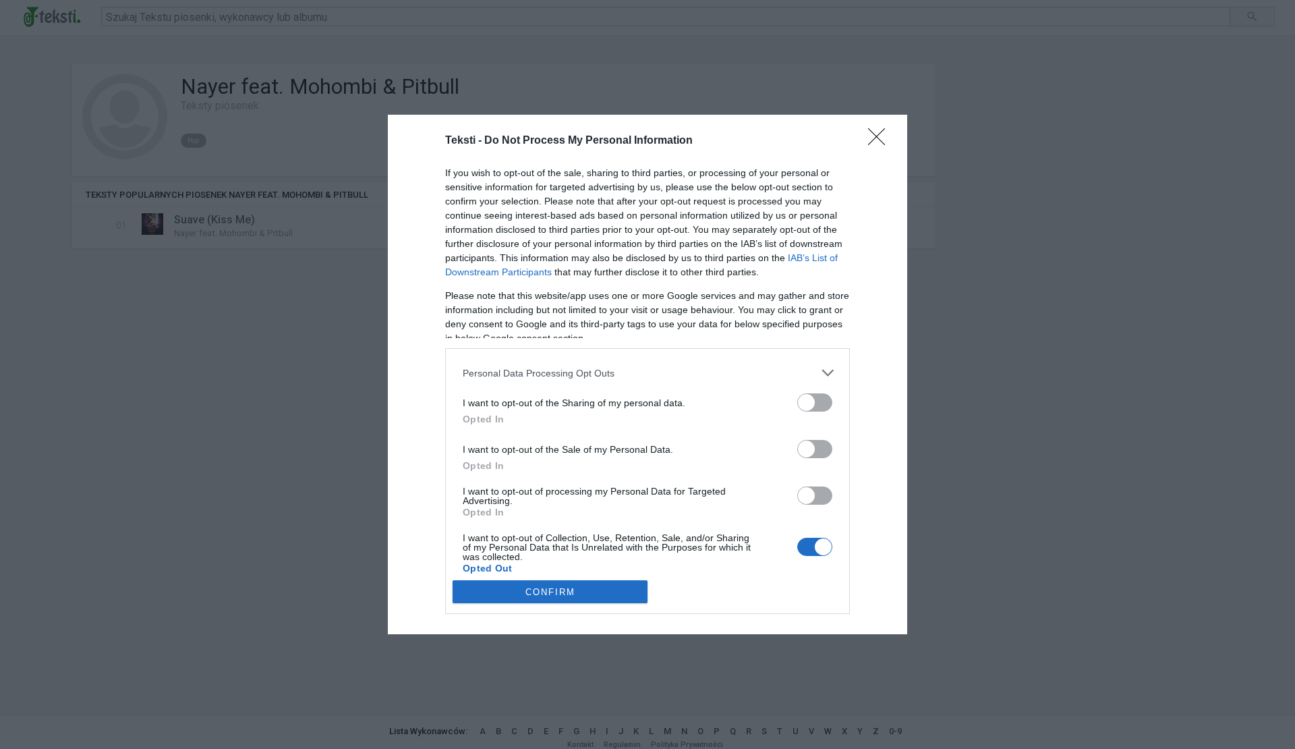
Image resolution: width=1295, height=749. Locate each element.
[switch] (814, 402)
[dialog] (647, 374)
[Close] (881, 141)
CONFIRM (550, 592)
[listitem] (647, 373)
